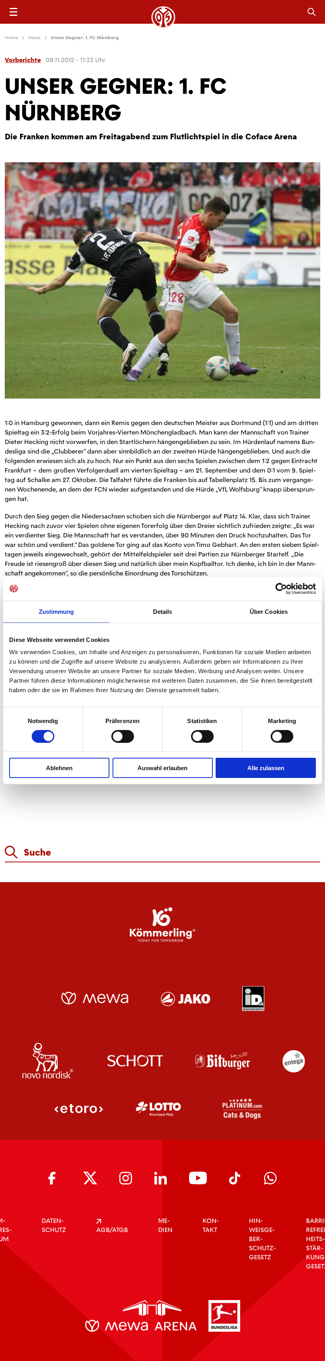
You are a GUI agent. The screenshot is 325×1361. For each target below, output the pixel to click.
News (34, 37)
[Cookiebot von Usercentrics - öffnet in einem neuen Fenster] (281, 588)
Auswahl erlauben (162, 768)
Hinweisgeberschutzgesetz (262, 1239)
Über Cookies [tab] (269, 611)
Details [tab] (162, 611)
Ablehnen (59, 768)
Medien (165, 1225)
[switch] (122, 736)
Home (11, 37)
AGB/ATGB (112, 1230)
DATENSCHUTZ (54, 1225)
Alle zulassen (265, 768)
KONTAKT (211, 1225)
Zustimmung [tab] (56, 611)
